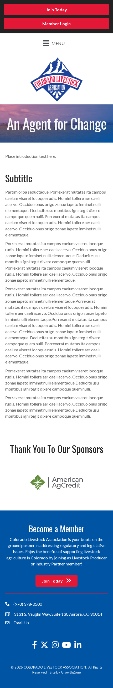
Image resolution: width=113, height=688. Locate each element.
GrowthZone (71, 672)
